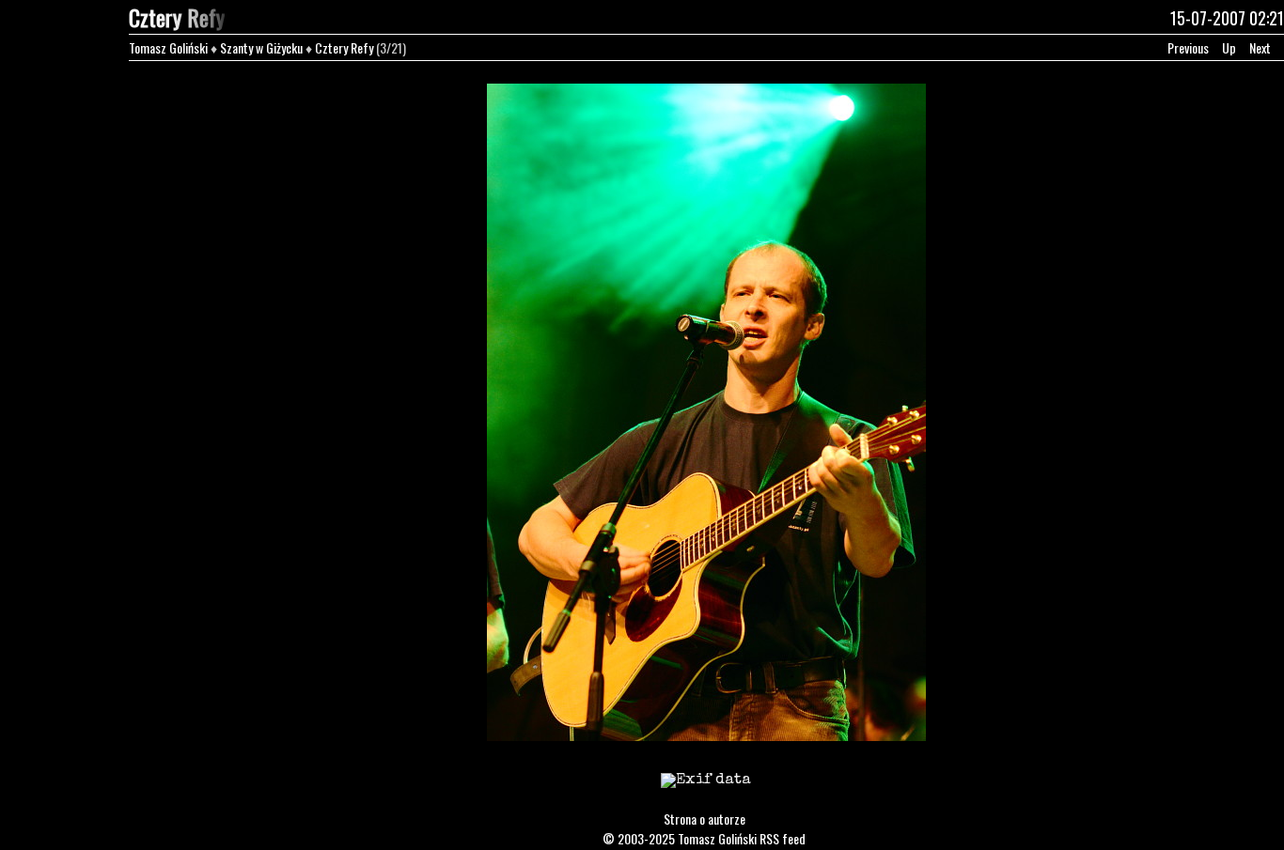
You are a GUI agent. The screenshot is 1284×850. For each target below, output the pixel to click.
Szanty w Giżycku (261, 47)
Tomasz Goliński (168, 47)
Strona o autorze (704, 818)
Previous (1188, 47)
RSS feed (782, 838)
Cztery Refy (344, 47)
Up (1229, 47)
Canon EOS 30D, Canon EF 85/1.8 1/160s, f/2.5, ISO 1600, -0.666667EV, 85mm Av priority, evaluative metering (706, 792)
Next (1260, 47)
